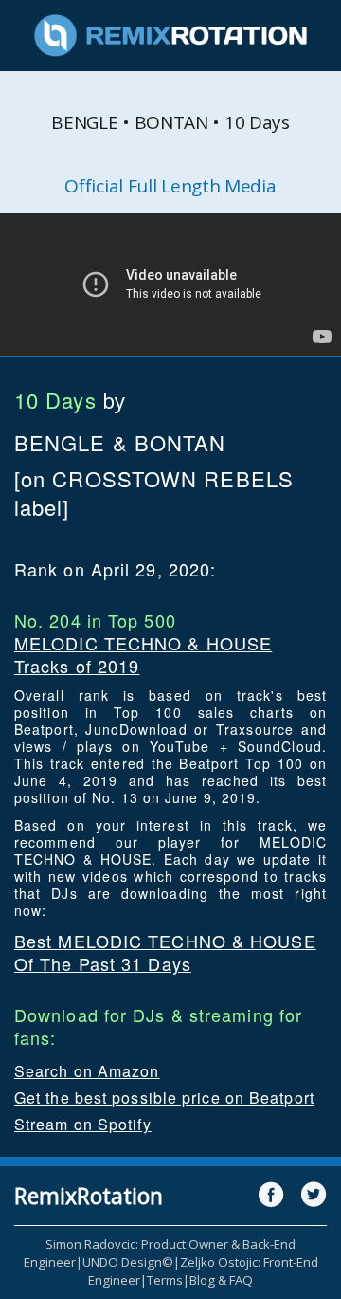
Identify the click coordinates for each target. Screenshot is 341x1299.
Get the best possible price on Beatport (164, 1097)
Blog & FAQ (221, 1280)
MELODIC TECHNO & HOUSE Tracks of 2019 (143, 654)
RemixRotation (88, 1195)
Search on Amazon (87, 1071)
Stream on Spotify (83, 1124)
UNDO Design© (127, 1262)
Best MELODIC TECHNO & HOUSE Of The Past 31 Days (165, 952)
